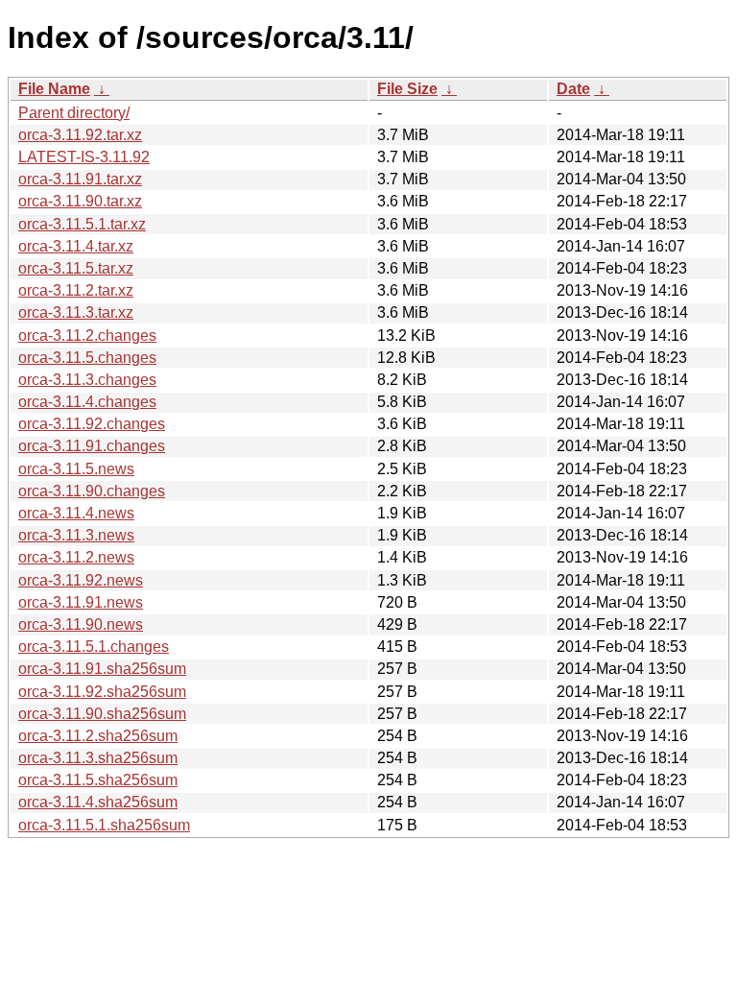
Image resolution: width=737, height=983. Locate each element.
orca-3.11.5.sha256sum (98, 780)
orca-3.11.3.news (76, 535)
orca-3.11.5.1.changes (93, 646)
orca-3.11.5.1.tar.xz (82, 224)
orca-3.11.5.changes (87, 357)
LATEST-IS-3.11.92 (84, 157)
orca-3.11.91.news (80, 602)
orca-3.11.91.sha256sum (102, 668)
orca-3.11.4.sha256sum (98, 802)
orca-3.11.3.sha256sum (98, 758)
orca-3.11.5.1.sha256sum (104, 825)
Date (573, 89)
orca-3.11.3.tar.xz (75, 312)
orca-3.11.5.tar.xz (75, 268)
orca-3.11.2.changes (87, 335)
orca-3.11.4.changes (87, 402)
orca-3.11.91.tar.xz (80, 179)
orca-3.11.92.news (80, 580)
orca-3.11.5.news (76, 469)
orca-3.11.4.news (76, 513)
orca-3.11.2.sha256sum (98, 736)
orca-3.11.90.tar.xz (80, 201)
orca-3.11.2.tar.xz (75, 290)
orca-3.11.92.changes (91, 424)
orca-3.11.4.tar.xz (75, 246)
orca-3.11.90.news (80, 624)
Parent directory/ (74, 113)
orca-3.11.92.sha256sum (102, 691)
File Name (54, 89)
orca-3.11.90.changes (91, 491)
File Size (407, 89)
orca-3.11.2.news (76, 557)
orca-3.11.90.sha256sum (102, 714)
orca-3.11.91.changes (91, 446)
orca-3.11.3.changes (87, 380)
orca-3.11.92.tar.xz (80, 135)
